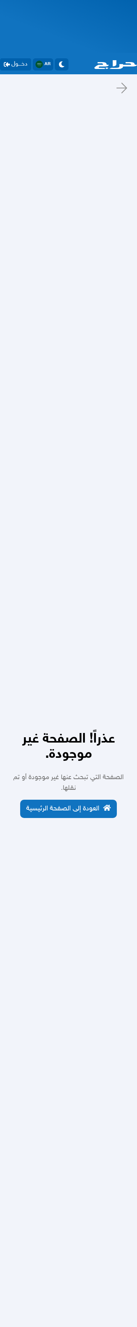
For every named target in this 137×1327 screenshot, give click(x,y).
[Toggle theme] (61, 64)
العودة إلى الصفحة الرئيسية (62, 809)
